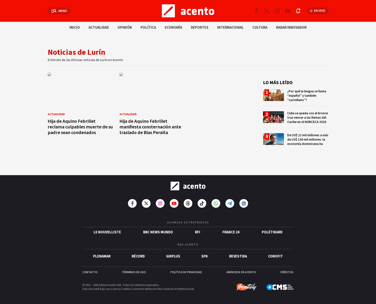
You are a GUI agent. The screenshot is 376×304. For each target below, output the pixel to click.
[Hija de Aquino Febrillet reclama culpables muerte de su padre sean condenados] (80, 105)
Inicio (74, 27)
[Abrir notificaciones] (298, 11)
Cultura (259, 27)
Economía (173, 27)
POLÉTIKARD (272, 232)
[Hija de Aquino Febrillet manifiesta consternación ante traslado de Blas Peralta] (152, 105)
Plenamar (102, 256)
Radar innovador (291, 27)
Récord (138, 256)
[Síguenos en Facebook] (256, 11)
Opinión (125, 27)
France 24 (231, 232)
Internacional (230, 27)
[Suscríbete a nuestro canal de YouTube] (288, 11)
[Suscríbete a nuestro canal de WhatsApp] (216, 203)
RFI (197, 232)
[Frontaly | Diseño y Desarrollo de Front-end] (247, 287)
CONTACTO (89, 272)
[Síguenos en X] (267, 11)
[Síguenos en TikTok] (202, 203)
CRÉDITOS (287, 272)
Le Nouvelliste (107, 232)
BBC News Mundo (158, 232)
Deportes (199, 27)
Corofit (275, 256)
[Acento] (188, 186)
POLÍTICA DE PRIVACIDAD (186, 272)
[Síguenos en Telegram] (229, 203)
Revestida (238, 256)
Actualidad (99, 27)
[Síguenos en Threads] (188, 203)
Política (148, 27)
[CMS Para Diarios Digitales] (280, 287)
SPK (204, 256)
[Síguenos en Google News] (243, 203)
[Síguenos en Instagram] (277, 11)
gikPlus (173, 256)
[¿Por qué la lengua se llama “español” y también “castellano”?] (295, 97)
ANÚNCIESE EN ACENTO (241, 272)
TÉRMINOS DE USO (134, 272)
